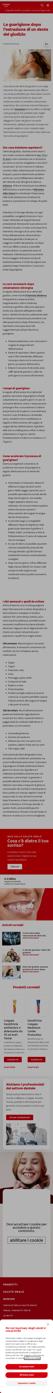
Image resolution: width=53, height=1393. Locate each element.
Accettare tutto (26, 1367)
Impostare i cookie (26, 1383)
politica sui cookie (32, 1358)
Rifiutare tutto (27, 1375)
